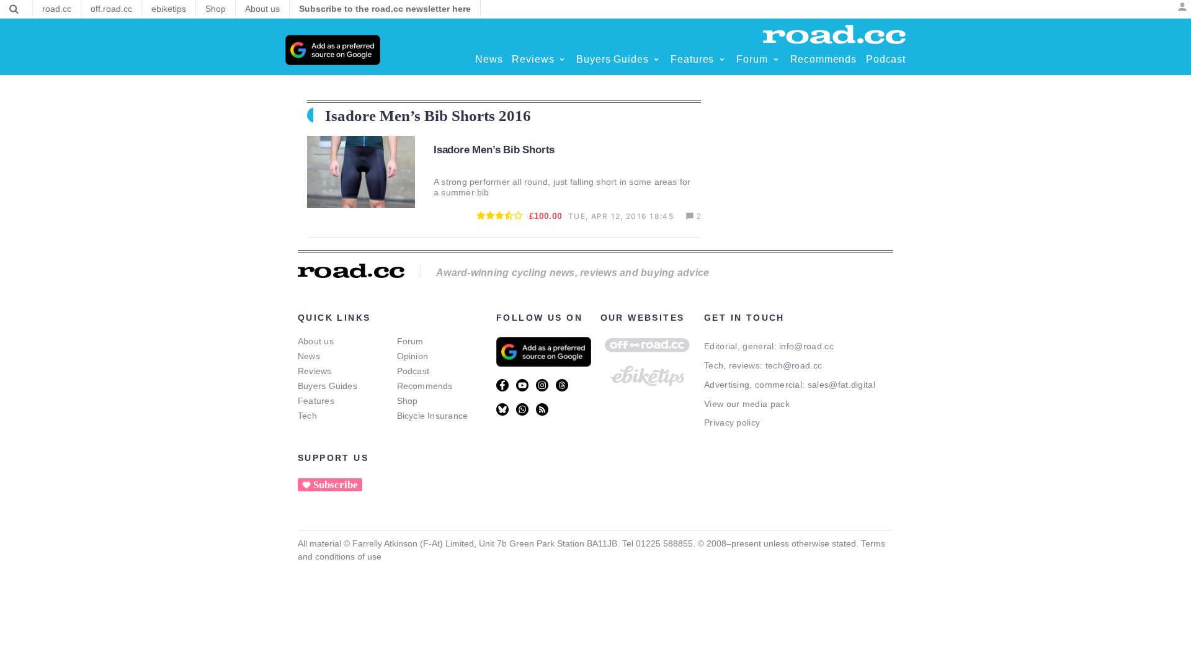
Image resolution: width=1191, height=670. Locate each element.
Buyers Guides (327, 386)
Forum (410, 341)
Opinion (413, 356)
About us (316, 341)
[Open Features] (722, 59)
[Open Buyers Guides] (656, 59)
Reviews (315, 371)
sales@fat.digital (841, 385)
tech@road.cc (794, 365)
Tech (307, 416)
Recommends (425, 386)
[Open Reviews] (562, 59)
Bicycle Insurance (432, 416)
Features (316, 401)
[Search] (14, 9)
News (309, 356)
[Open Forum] (776, 59)
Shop (407, 401)
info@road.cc (806, 346)
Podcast (413, 371)
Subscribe (335, 485)
